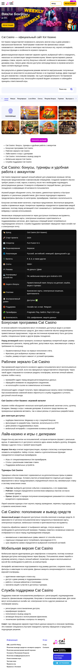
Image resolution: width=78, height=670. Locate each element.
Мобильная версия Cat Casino (18, 159)
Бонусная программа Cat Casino (19, 148)
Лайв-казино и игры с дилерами (19, 154)
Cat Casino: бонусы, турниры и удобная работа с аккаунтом (31, 145)
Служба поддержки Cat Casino (19, 162)
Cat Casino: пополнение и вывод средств (23, 156)
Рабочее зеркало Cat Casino (18, 151)
